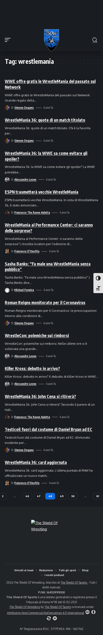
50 (72, 496)
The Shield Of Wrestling (24, 607)
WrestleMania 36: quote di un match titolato (45, 120)
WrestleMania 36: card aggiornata (36, 462)
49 (61, 496)
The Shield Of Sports (74, 582)
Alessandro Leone (25, 179)
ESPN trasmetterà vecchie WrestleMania (41, 191)
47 (38, 496)
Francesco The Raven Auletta (32, 212)
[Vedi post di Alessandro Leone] (7, 179)
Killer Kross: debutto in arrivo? (32, 368)
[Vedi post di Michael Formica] (7, 290)
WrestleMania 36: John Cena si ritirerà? (40, 396)
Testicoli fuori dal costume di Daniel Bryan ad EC (48, 429)
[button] (9, 40)
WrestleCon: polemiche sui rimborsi (37, 335)
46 (27, 496)
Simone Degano (24, 107)
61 (97, 496)
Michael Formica (24, 290)
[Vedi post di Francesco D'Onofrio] (7, 251)
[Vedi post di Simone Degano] (7, 107)
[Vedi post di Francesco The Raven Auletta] (7, 212)
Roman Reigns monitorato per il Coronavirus (45, 302)
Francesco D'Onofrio (27, 251)
